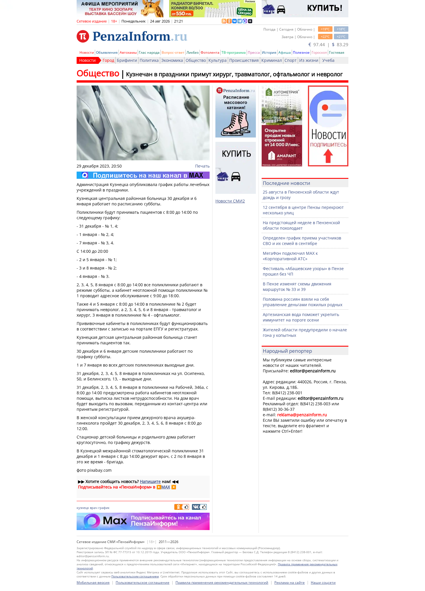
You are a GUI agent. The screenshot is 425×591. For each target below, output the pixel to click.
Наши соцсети (323, 582)
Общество (196, 60)
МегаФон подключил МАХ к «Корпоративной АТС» (290, 255)
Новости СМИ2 (230, 201)
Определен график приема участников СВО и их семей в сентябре (302, 240)
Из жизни (308, 60)
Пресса (254, 52)
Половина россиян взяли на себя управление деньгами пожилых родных (302, 301)
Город (108, 60)
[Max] (143, 175)
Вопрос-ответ (173, 52)
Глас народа (149, 52)
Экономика (172, 60)
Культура (217, 60)
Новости (87, 52)
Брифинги (127, 60)
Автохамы (128, 52)
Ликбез (192, 52)
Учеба (328, 60)
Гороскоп (319, 52)
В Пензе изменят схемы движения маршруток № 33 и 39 (297, 286)
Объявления (107, 52)
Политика (149, 60)
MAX (165, 487)
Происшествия (244, 60)
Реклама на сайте (289, 582)
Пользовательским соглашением (135, 576)
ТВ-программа (233, 52)
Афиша (284, 52)
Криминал (271, 60)
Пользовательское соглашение (142, 582)
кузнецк (83, 507)
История (269, 52)
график (104, 507)
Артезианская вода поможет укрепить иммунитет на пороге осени (301, 317)
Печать (202, 166)
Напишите (150, 481)
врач (93, 507)
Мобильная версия (93, 582)
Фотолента (210, 52)
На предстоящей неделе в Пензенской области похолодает (301, 225)
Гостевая (336, 52)
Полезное (301, 52)
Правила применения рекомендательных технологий (221, 582)
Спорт (290, 60)
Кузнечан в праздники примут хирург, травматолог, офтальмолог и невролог (234, 74)
